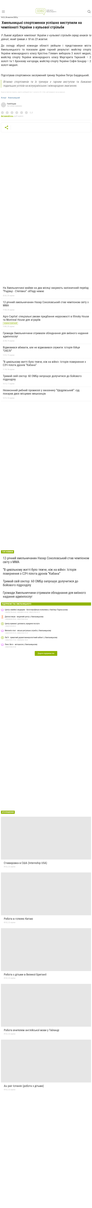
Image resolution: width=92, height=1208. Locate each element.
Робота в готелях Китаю (18, 918)
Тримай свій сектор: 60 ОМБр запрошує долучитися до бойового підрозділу (42, 377)
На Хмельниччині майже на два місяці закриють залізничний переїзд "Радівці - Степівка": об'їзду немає (46, 289)
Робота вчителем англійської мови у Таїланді (31, 1030)
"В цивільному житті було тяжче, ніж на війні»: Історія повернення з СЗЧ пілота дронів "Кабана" (44, 363)
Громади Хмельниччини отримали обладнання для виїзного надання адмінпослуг (45, 334)
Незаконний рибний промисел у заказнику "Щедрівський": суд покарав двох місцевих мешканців (41, 392)
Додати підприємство (46, 653)
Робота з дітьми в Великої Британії (25, 974)
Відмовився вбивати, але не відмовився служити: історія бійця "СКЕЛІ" (41, 349)
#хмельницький (14, 98)
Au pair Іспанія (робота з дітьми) (24, 1086)
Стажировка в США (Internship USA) (25, 863)
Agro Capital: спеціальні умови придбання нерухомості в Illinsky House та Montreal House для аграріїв (46, 318)
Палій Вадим (11, 104)
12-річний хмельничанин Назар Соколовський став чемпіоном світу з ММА (46, 304)
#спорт (3, 98)
